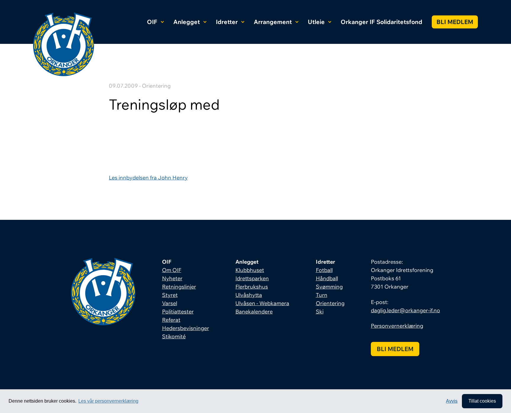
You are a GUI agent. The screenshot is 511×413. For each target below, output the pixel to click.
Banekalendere (254, 311)
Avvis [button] (451, 401)
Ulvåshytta (248, 295)
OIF (152, 21)
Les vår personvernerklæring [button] (108, 401)
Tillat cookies (482, 401)
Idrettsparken (252, 278)
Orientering (330, 303)
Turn (321, 295)
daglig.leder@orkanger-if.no (405, 310)
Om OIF (171, 270)
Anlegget (186, 21)
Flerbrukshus (251, 286)
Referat (171, 319)
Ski (320, 311)
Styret (170, 295)
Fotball (324, 270)
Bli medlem (454, 21)
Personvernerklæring (397, 325)
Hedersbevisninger (185, 328)
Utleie (316, 21)
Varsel (169, 303)
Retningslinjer (179, 286)
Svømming (329, 286)
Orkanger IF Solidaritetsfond (381, 21)
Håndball (327, 278)
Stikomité (174, 336)
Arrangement (273, 21)
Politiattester (178, 311)
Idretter (227, 21)
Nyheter (172, 278)
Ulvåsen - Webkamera (262, 303)
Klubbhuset (249, 270)
